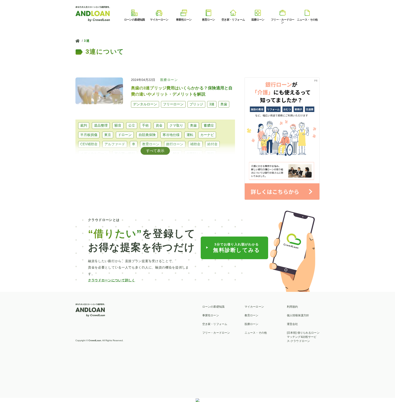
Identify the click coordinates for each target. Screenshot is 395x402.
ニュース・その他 (256, 332)
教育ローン (150, 144)
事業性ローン (210, 315)
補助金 (195, 144)
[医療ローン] (258, 12)
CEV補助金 (89, 144)
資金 (159, 125)
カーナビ (207, 135)
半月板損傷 (88, 135)
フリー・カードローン (216, 332)
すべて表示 (155, 151)
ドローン (125, 135)
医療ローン (252, 324)
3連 (87, 41)
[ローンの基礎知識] (134, 12)
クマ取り (176, 125)
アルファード (114, 144)
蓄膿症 (209, 125)
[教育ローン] (208, 12)
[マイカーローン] (159, 12)
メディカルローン (94, 153)
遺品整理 (101, 125)
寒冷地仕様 (171, 135)
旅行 (210, 153)
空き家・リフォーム (214, 324)
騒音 (118, 125)
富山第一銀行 (125, 153)
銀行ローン (174, 144)
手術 (145, 125)
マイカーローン (254, 306)
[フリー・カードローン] (282, 12)
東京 (107, 135)
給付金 (212, 144)
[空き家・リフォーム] (233, 12)
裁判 (83, 125)
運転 (190, 135)
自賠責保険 (147, 135)
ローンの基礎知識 (213, 306)
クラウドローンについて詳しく (111, 280)
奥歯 (193, 125)
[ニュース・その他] (307, 12)
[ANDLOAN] (93, 13)
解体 (176, 153)
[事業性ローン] (183, 12)
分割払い (193, 153)
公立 (131, 125)
